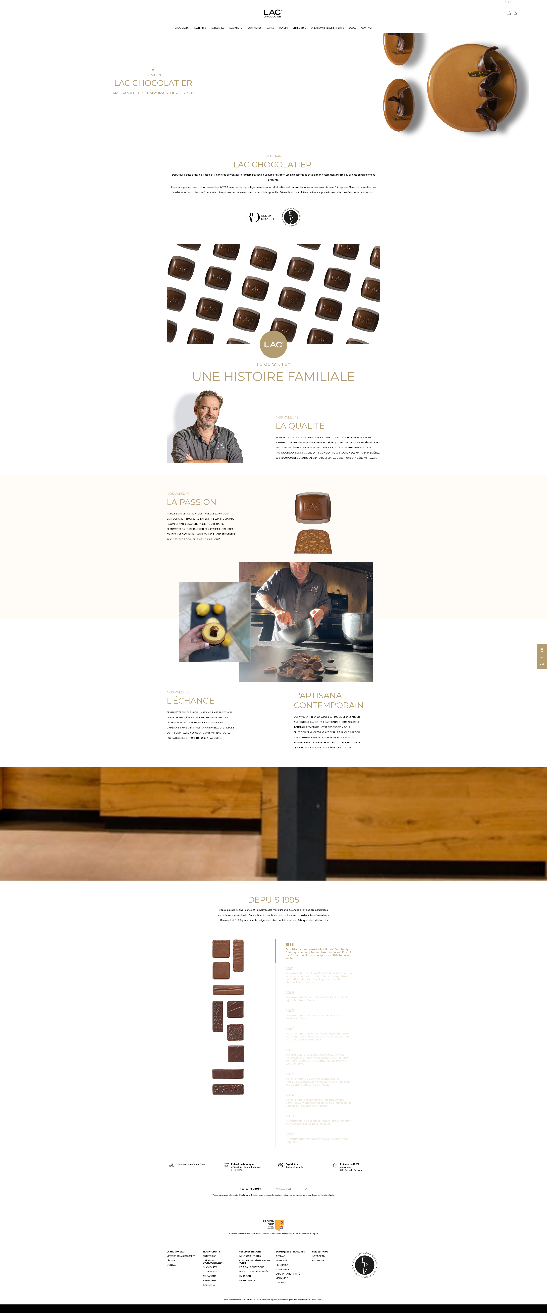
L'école (171, 1260)
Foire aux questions (251, 1267)
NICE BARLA (282, 1265)
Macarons (209, 1276)
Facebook (318, 1260)
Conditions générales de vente (254, 1261)
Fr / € (508, 1)
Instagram (318, 1256)
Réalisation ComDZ (314, 1299)
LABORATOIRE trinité (288, 1274)
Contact (172, 1265)
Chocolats (210, 1267)
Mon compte (247, 1280)
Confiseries (210, 1272)
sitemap (280, 1256)
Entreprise (209, 1256)
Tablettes (209, 1285)
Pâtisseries (209, 1280)
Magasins (281, 1260)
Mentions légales (250, 1256)
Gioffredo (282, 1269)
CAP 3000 (281, 1283)
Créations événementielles (213, 1261)
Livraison (245, 1276)
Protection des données (254, 1272)
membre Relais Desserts (181, 1256)
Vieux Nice (282, 1278)
